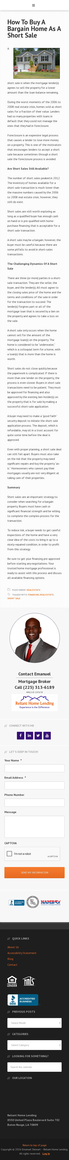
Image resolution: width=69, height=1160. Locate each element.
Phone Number (14, 795)
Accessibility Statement (21, 953)
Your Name (13, 760)
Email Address (15, 777)
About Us (13, 947)
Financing (33, 594)
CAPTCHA (10, 843)
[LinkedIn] (29, 735)
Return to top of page (35, 1145)
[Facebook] (20, 735)
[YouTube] (47, 735)
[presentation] (32, 854)
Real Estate (33, 590)
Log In (46, 1153)
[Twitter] (38, 735)
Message (10, 812)
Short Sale (13, 598)
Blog (10, 959)
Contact (12, 964)
